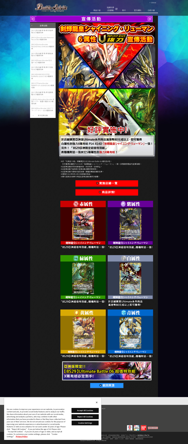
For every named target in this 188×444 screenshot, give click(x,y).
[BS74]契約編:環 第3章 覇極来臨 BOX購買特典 (42, 54)
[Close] (96, 402)
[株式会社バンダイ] (143, 426)
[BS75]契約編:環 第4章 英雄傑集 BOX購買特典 (42, 31)
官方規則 (137, 10)
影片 (124, 10)
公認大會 (151, 10)
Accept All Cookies (85, 410)
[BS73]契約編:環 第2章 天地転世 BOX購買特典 (42, 68)
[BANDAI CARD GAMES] (129, 426)
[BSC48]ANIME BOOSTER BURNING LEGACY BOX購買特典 (42, 76)
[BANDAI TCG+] (136, 426)
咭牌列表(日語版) (110, 9)
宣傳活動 (43, 25)
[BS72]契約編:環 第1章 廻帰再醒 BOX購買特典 (42, 93)
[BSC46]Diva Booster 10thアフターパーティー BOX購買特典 (42, 109)
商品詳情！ (106, 192)
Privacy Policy (21, 436)
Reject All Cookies (85, 416)
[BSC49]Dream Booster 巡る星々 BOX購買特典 (41, 61)
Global (153, 2)
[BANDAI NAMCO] (153, 426)
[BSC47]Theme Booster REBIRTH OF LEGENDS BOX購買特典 (42, 85)
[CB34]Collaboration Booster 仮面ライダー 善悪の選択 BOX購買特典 (42, 101)
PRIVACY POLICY (101, 408)
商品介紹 (97, 10)
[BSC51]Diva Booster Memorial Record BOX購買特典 (42, 38)
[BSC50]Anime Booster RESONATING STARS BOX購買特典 (42, 46)
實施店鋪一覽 (106, 183)
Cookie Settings (85, 423)
